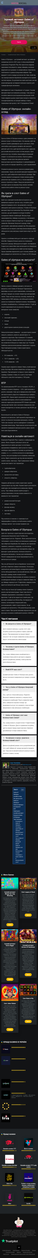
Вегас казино (28, 1149)
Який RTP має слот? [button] (14, 669)
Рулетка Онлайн (10, 1252)
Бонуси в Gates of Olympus (18, 816)
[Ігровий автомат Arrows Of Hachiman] (28, 942)
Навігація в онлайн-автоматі (18, 812)
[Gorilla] (28, 1201)
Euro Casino (15, 1103)
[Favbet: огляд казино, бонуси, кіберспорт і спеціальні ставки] (28, 1181)
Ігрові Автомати (6, 1250)
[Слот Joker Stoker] (9, 1000)
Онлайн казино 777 (9, 1149)
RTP (15, 809)
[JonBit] (5, 1076)
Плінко (34, 1250)
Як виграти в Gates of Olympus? (19, 823)
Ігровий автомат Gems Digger (9, 944)
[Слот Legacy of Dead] (28, 889)
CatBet (13, 1091)
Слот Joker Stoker (10, 1003)
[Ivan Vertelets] (5, 768)
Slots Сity (9, 1183)
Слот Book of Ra (28, 998)
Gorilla (28, 1203)
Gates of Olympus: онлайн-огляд (18, 794)
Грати (19, 42)
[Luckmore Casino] (5, 1087)
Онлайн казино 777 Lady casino (28, 1166)
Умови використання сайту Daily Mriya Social (23, 1254)
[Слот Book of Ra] (28, 995)
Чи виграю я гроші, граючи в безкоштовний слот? (20, 858)
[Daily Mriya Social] (19, 2)
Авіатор (19, 1252)
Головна (3, 54)
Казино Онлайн (25, 1250)
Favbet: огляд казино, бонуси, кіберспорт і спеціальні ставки (28, 1185)
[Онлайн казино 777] (9, 1146)
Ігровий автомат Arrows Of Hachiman (28, 946)
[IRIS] (5, 1122)
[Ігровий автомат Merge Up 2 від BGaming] (9, 889)
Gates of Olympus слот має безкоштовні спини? (19, 849)
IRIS (12, 1114)
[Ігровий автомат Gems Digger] (9, 941)
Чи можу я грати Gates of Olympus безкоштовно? (19, 829)
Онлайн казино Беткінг (9, 1165)
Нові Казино (16, 1250)
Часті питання (18, 819)
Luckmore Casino (17, 1080)
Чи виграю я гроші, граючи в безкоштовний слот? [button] (16, 739)
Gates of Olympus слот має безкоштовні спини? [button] (15, 716)
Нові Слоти (6, 1254)
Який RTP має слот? (19, 835)
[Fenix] (5, 1053)
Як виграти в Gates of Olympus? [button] (18, 624)
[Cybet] (5, 1064)
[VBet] (9, 1201)
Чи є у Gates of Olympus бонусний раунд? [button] (18, 688)
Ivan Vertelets (15, 763)
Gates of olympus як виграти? (18, 806)
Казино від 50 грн (27, 1252)
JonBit (13, 1068)
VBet (9, 1203)
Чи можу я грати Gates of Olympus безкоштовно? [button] (18, 648)
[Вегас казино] (28, 1146)
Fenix (13, 1045)
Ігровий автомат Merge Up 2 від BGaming (9, 893)
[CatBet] (5, 1099)
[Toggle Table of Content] (22, 789)
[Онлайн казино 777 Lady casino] (28, 1158)
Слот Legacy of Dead (28, 892)
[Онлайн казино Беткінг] (9, 1163)
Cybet (13, 1057)
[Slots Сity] (9, 1181)
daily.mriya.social (27, 764)
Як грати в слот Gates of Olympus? (18, 800)
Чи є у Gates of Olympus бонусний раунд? (19, 840)
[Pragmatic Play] (33, 47)
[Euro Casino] (5, 1110)
